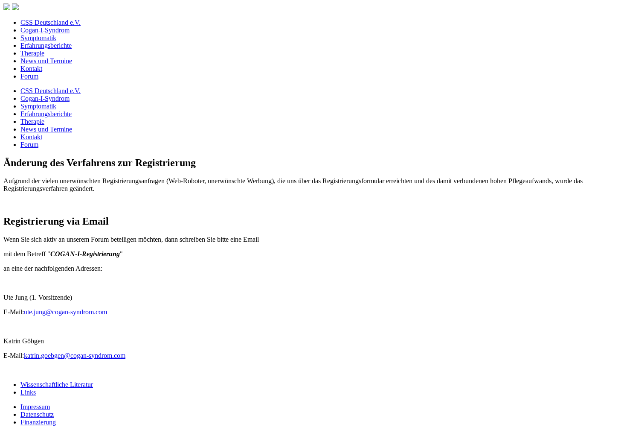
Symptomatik (38, 37)
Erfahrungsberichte (46, 45)
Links (28, 392)
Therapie (32, 53)
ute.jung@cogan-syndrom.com (65, 312)
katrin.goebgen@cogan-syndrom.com (74, 355)
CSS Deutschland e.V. (50, 22)
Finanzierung (38, 422)
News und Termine (46, 60)
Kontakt (31, 68)
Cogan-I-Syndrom (45, 30)
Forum (29, 76)
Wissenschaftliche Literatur (56, 384)
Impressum (35, 406)
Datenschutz (37, 414)
